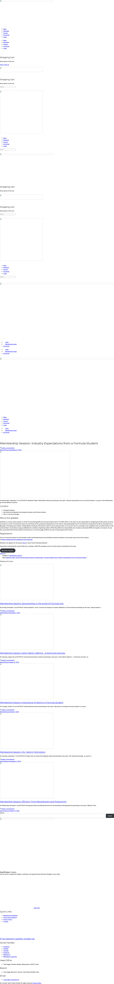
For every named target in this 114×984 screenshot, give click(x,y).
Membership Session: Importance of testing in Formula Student (31, 702)
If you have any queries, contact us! (17, 938)
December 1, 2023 (14, 613)
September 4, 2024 (15, 761)
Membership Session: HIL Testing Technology (22, 752)
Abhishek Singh (10, 558)
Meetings (6, 31)
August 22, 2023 (14, 662)
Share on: (3, 554)
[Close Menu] (1, 135)
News (4, 29)
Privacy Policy (36, 983)
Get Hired (6, 35)
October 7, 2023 (14, 712)
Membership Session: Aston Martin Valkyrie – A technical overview (32, 653)
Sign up (7, 65)
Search (2, 813)
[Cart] (1, 54)
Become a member (7, 551)
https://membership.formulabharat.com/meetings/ (17, 540)
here (24, 543)
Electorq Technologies (36, 558)
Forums (5, 33)
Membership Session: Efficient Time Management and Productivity (33, 801)
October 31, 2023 (14, 811)
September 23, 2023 (15, 450)
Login (5, 37)
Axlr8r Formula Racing (22, 558)
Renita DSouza (4, 450)
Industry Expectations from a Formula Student (72, 558)
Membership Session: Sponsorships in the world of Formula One (32, 603)
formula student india (50, 558)
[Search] (1, 52)
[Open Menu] (1, 66)
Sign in (2, 65)
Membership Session (15, 556)
